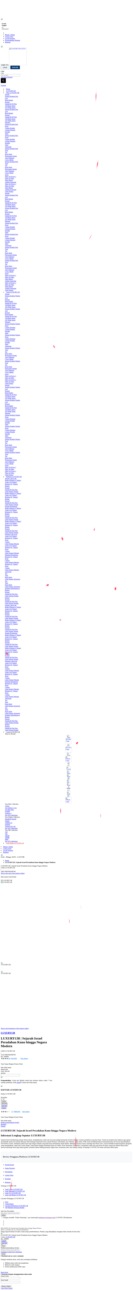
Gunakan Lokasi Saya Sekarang (11, 1252)
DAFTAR (4, 1103)
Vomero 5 (8, 813)
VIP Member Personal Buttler (14, 1207)
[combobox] (10, 75)
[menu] (66, 466)
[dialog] (66, 1249)
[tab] (66, 85)
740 (6, 834)
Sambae (7, 824)
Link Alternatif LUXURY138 (15, 1191)
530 (6, 832)
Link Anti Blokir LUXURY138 (15, 1195)
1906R (7, 838)
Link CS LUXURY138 (13, 1193)
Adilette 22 (8, 823)
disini (18, 1082)
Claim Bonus (9, 1204)
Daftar (15, 67)
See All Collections (11, 815)
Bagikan (3, 1124)
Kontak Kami (9, 1165)
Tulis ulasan (24, 1058)
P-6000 (7, 811)
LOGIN (4, 1101)
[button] (5, 966)
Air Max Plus (9, 810)
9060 (6, 839)
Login (5, 67)
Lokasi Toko (9, 36)
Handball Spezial (10, 819)
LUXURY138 (10, 1237)
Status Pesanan (10, 1168)
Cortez (7, 806)
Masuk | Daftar (10, 35)
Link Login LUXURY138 (13, 1189)
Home (7, 860)
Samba (7, 821)
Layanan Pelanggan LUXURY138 (16, 1206)
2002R (7, 836)
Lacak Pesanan (10, 38)
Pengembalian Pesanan (12, 40)
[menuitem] (8, 89)
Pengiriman (8, 1172)
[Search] (3, 80)
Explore (3, 85)
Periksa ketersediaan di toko (10, 1122)
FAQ (6, 1202)
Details (3, 1126)
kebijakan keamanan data (47, 1217)
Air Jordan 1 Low (11, 808)
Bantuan (7, 42)
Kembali (8, 1179)
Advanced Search (6, 77)
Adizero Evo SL (10, 826)
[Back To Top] (1, 1244)
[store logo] (18, 65)
